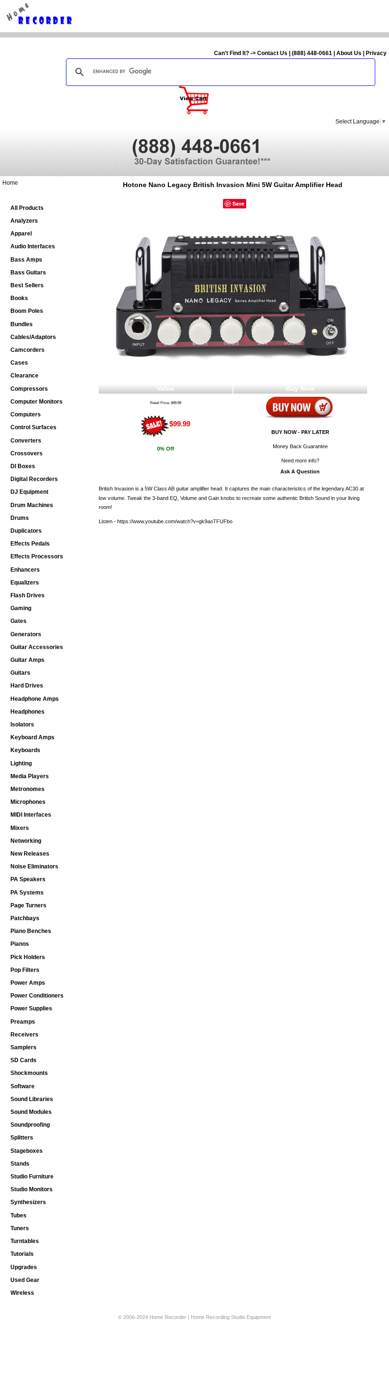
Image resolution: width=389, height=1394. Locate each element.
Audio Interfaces (32, 246)
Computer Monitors (36, 401)
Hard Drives (26, 685)
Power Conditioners (37, 995)
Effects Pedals (30, 543)
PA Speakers (28, 879)
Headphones (27, 711)
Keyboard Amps (32, 737)
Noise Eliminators (34, 866)
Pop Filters (24, 970)
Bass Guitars (28, 272)
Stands (19, 1163)
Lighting (21, 763)
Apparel (21, 233)
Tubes (18, 1215)
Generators (25, 634)
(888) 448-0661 (312, 53)
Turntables (24, 1241)
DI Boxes (22, 466)
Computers (25, 414)
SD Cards (23, 1060)
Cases (19, 362)
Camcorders (27, 350)
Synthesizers (28, 1202)
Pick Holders (27, 957)
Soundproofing (30, 1124)
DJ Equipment (29, 492)
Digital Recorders (34, 479)
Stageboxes (26, 1151)
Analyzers (24, 220)
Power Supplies (31, 1008)
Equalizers (24, 582)
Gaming (20, 608)
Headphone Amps (34, 699)
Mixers (19, 828)
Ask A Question (300, 471)
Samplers (23, 1047)
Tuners (19, 1228)
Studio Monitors (31, 1189)
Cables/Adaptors (33, 337)
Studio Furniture (32, 1176)
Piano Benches (30, 931)
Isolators (22, 724)
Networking (25, 841)
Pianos (19, 944)
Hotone (135, 184)
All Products (27, 208)
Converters (25, 440)
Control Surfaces (33, 427)
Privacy (376, 53)
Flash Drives (27, 595)
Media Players (29, 776)
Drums (19, 518)
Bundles (21, 324)
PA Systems (27, 892)
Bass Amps (26, 259)
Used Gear (24, 1280)
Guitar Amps (27, 660)
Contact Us (272, 53)
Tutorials (22, 1254)
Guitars (20, 672)
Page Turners (28, 905)
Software (22, 1086)
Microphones (28, 802)
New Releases (29, 853)
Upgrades (23, 1267)
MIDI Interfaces (30, 814)
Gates (18, 621)
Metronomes (27, 789)
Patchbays (24, 918)
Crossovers (26, 453)
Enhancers (25, 569)
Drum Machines (31, 505)
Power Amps (27, 983)
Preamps (22, 1021)
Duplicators (26, 530)
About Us (348, 53)
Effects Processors (36, 556)
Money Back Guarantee (300, 446)
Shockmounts (29, 1073)
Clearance (24, 375)
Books (19, 298)
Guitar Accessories (36, 647)
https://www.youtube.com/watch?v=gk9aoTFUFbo (174, 521)
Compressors (29, 389)
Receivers (24, 1034)
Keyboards (25, 750)
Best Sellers (27, 285)
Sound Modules (31, 1112)
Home (10, 182)
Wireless (22, 1293)
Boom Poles (26, 311)
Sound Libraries (31, 1099)
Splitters (21, 1137)
